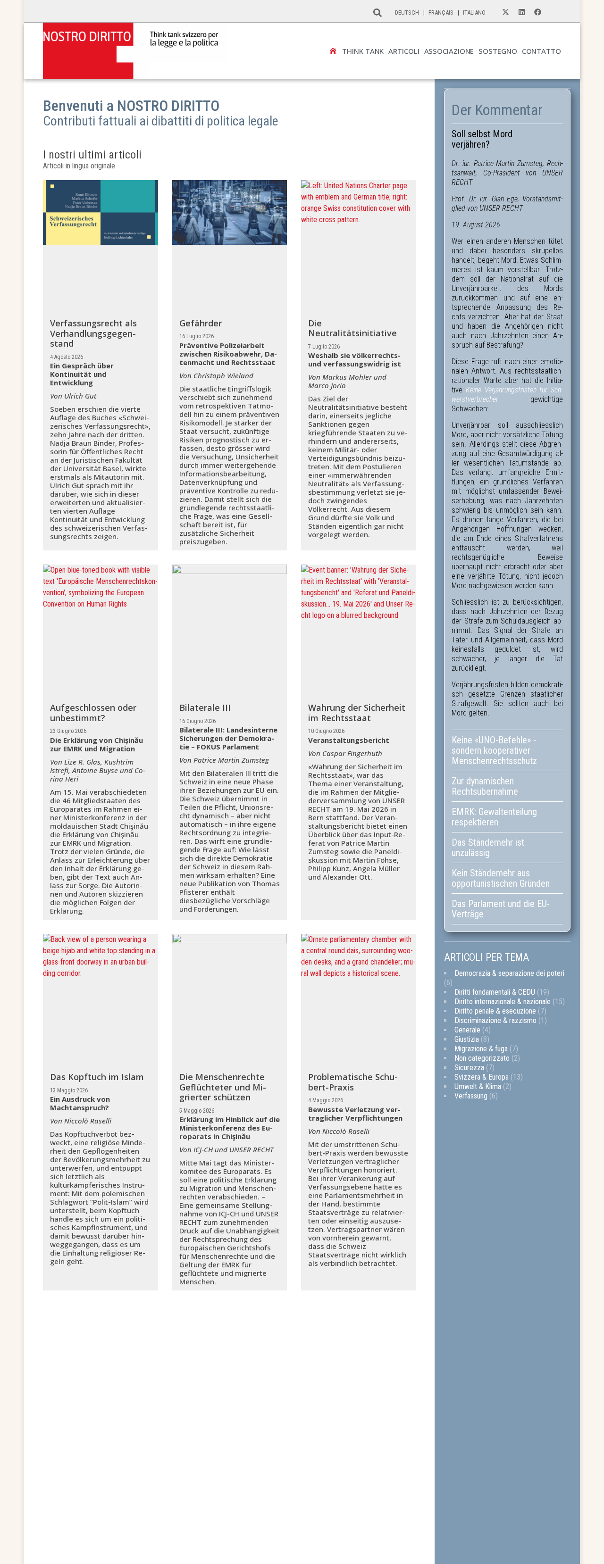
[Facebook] (538, 12)
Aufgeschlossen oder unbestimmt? (93, 713)
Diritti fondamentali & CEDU (494, 992)
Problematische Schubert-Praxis (353, 1082)
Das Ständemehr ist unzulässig (488, 847)
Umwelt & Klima (477, 1086)
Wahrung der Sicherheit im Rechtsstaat (356, 713)
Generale (467, 1029)
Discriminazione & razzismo (495, 1020)
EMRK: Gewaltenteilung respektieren (494, 817)
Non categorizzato (482, 1058)
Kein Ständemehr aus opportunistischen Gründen (502, 878)
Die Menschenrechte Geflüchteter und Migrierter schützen (222, 1087)
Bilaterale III (205, 707)
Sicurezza (469, 1067)
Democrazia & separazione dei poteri (509, 973)
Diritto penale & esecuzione (495, 1011)
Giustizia (466, 1039)
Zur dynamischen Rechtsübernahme (485, 786)
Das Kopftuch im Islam (97, 1076)
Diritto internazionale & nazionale (502, 1001)
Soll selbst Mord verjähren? (482, 139)
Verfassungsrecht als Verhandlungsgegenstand (93, 333)
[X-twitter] (506, 12)
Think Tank (363, 51)
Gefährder (200, 323)
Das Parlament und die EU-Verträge (501, 909)
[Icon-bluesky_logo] (554, 12)
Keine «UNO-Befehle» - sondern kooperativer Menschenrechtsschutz (494, 750)
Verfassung (470, 1095)
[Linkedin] (522, 12)
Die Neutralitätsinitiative (352, 328)
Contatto (541, 51)
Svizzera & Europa (481, 1077)
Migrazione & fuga (481, 1048)
